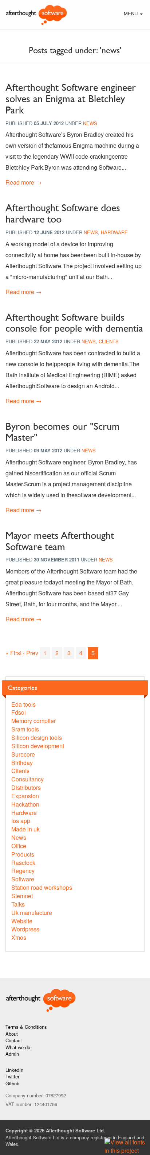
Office (18, 846)
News (18, 837)
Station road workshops (41, 887)
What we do (17, 1047)
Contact (13, 1040)
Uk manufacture (31, 912)
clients (109, 341)
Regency (23, 870)
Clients (20, 770)
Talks (18, 904)
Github (12, 1083)
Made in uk (25, 829)
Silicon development (37, 746)
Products (22, 854)
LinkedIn (14, 1069)
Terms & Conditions (26, 1026)
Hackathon (25, 804)
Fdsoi (18, 712)
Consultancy (27, 779)
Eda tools (23, 704)
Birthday (22, 762)
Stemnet (22, 896)
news (90, 123)
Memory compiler (33, 720)
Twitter (12, 1076)
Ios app (20, 820)
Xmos (18, 937)
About (11, 1033)
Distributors (26, 787)
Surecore (23, 754)
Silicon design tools (36, 737)
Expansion (25, 796)
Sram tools (25, 729)
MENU (134, 14)
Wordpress (25, 929)
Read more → (23, 182)
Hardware (24, 812)
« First (13, 653)
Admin (12, 1053)
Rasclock (23, 862)
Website (21, 921)
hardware (114, 232)
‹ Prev (30, 653)
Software (22, 879)
